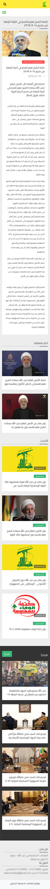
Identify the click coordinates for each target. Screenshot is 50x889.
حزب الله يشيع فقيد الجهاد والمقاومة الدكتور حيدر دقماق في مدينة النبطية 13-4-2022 (26, 692)
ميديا (44, 655)
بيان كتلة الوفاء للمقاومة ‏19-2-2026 (27, 629)
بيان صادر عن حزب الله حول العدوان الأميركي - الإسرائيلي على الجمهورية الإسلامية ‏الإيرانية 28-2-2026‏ (28, 581)
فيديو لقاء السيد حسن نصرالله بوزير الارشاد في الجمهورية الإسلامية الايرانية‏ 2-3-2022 (25, 822)
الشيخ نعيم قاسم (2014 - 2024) (33, 62)
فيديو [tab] (7, 654)
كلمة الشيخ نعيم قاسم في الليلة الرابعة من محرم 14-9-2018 (25, 69)
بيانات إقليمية (40, 476)
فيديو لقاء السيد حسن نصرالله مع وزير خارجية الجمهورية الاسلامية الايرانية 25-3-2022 (25, 778)
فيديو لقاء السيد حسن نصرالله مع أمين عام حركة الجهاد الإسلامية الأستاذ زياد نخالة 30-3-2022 (27, 735)
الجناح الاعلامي (39, 525)
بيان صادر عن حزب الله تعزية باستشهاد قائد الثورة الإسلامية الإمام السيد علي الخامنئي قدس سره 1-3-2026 (25, 483)
